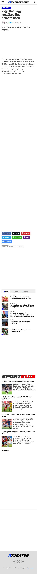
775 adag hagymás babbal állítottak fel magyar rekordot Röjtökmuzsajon (22, 306)
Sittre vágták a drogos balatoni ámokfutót (20, 322)
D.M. (10, 22)
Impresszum (30, 568)
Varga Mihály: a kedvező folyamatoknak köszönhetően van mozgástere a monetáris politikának (22, 314)
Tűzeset (20, 246)
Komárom (12, 246)
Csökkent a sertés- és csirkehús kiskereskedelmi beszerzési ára (20, 297)
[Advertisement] (18, 44)
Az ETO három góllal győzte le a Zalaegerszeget (20, 330)
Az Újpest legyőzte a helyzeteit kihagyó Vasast (18, 381)
